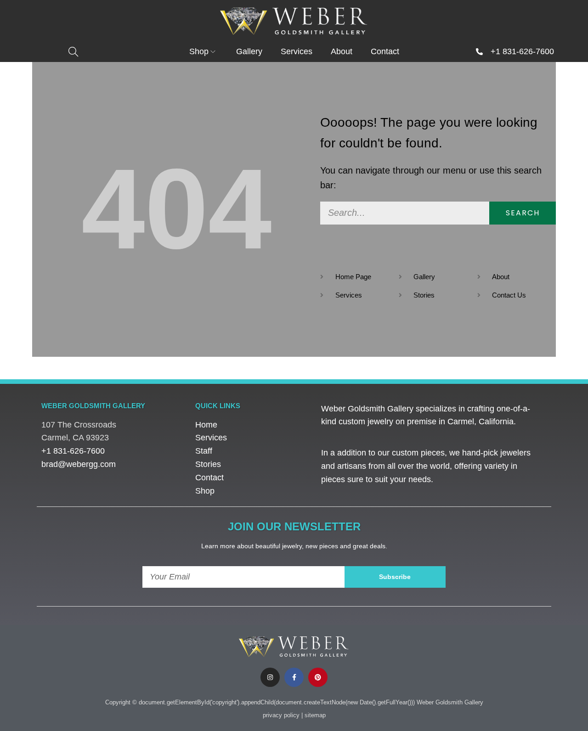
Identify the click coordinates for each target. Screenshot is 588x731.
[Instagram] (270, 677)
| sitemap (313, 715)
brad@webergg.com (78, 464)
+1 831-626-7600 (522, 51)
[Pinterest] (318, 677)
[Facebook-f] (294, 677)
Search (523, 213)
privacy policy (281, 715)
